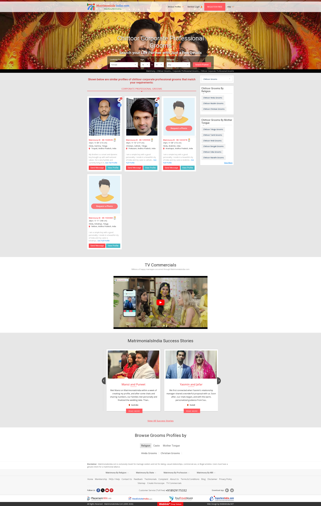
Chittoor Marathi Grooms (213, 157)
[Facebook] (98, 490)
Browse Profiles (174, 7)
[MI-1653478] (179, 117)
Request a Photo (179, 128)
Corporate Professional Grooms (142, 88)
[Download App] (227, 490)
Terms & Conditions (190, 479)
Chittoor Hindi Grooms (212, 140)
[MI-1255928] (141, 117)
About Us (174, 479)
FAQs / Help (114, 479)
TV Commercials (173, 483)
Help (229, 7)
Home (90, 479)
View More (228, 163)
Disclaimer (212, 479)
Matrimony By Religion (116, 472)
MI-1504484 (107, 218)
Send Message (97, 168)
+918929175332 (176, 490)
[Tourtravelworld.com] (181, 498)
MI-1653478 (181, 140)
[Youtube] (107, 490)
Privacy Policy (225, 479)
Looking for (115, 59)
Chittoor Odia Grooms (212, 152)
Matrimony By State (145, 472)
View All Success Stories (160, 420)
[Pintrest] (111, 490)
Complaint (163, 479)
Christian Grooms (170, 453)
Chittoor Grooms (210, 79)
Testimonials (150, 479)
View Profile (113, 168)
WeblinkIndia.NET (227, 504)
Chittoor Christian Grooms (214, 109)
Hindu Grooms (149, 453)
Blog (203, 479)
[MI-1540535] (104, 117)
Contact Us (127, 479)
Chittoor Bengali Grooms (213, 146)
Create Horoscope (155, 483)
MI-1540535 (107, 140)
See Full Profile (111, 163)
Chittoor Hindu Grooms (212, 98)
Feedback (138, 479)
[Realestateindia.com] (140, 498)
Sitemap (141, 483)
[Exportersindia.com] (222, 498)
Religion (170, 59)
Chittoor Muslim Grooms (213, 103)
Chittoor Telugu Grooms (213, 129)
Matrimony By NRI (205, 472)
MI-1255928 (144, 140)
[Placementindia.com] (99, 498)
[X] (103, 490)
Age (142, 59)
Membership (101, 479)
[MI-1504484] (104, 194)
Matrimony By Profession (176, 472)
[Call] (119, 105)
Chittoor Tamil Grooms (212, 135)
